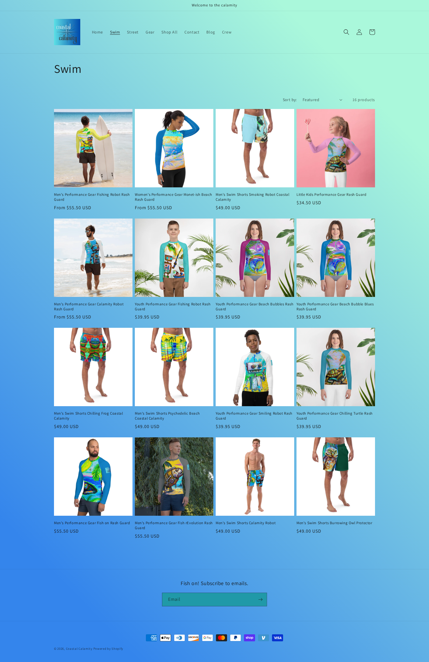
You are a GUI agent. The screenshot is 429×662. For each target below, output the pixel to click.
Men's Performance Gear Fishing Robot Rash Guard (92, 197)
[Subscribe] (260, 599)
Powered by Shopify (108, 649)
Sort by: (290, 99)
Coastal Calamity (79, 649)
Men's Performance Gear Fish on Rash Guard (92, 523)
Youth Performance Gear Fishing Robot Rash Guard (173, 306)
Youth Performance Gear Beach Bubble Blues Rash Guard (335, 306)
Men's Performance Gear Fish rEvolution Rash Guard (174, 525)
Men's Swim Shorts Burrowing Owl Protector (334, 523)
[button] (346, 32)
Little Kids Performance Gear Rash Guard (331, 194)
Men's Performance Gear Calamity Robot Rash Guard (88, 306)
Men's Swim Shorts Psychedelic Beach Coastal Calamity (167, 416)
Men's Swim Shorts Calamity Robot (245, 523)
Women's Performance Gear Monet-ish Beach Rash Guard (173, 197)
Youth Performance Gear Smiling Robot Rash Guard (254, 416)
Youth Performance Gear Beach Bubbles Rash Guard (255, 306)
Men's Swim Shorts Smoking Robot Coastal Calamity (252, 197)
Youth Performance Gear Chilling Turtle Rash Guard (335, 416)
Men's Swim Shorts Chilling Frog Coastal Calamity (88, 416)
